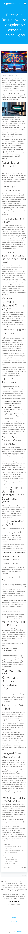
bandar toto (14, 921)
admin (4, 75)
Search (24, 875)
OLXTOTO (19, 932)
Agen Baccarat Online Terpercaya (13, 846)
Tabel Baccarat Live (10, 863)
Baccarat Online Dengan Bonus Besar (14, 850)
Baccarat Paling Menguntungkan (13, 854)
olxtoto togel (14, 913)
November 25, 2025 (13, 75)
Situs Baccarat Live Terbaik (11, 861)
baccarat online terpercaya (11, 852)
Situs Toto (14, 908)
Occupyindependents (11, 3)
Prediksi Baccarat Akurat (11, 859)
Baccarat (10, 844)
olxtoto (14, 917)
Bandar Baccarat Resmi (11, 856)
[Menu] (25, 3)
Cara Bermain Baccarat (11, 858)
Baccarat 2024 (8, 848)
